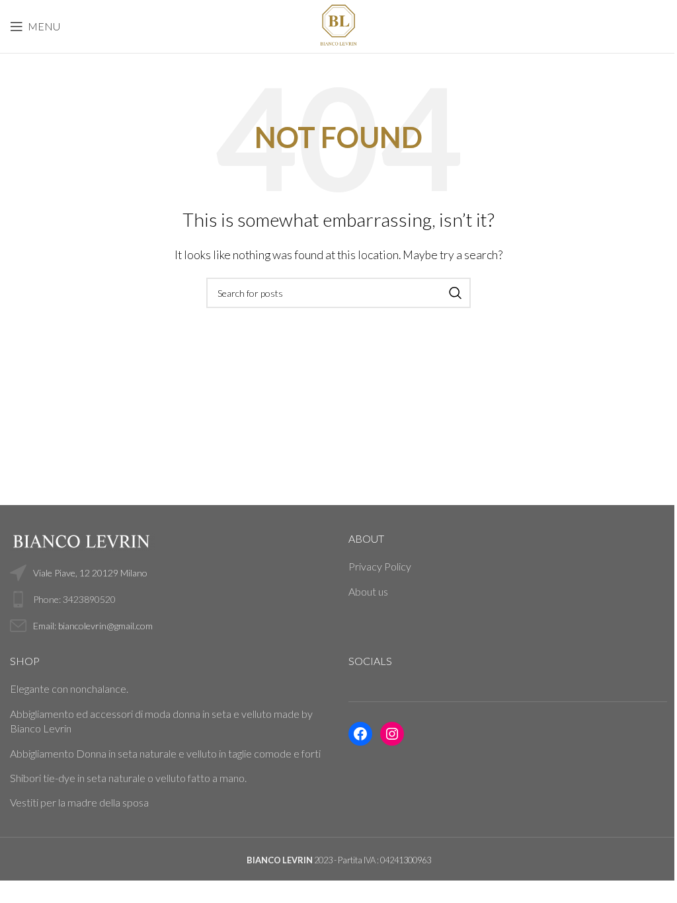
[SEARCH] (455, 293)
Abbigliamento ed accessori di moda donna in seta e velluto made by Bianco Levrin (161, 720)
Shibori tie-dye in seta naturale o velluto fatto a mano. (128, 777)
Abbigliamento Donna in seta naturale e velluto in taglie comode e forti (165, 753)
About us (368, 591)
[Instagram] (392, 734)
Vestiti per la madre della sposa (79, 802)
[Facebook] (360, 734)
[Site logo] (338, 25)
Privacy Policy (379, 566)
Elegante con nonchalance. (69, 688)
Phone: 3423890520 (74, 599)
